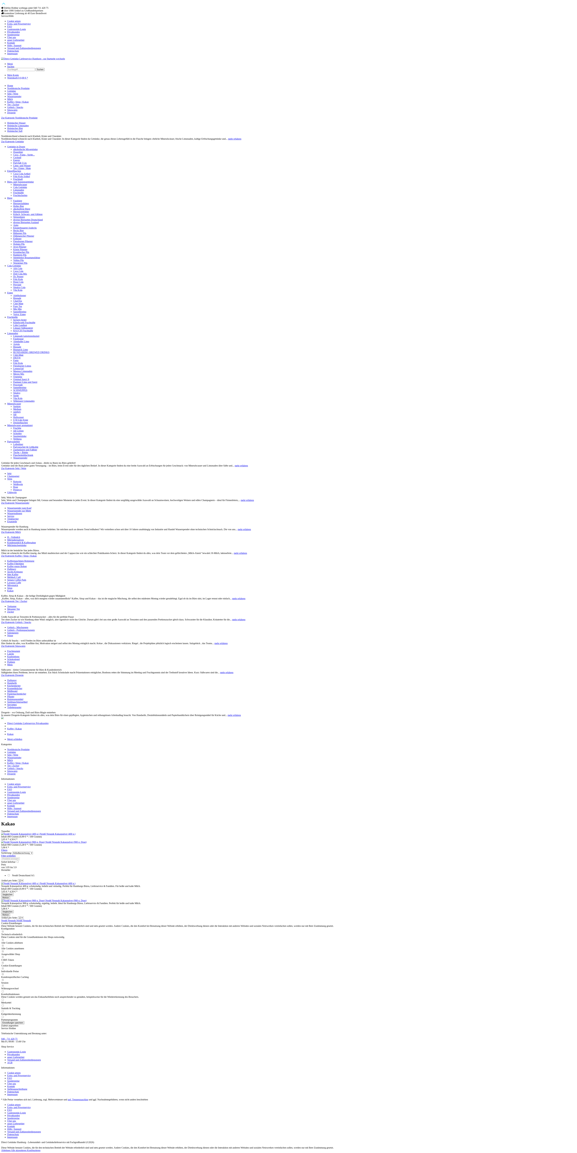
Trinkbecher (13, 519)
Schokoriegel (13, 659)
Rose (15, 487)
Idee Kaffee (12, 574)
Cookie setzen (14, 21)
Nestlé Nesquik (8, 920)
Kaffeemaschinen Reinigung (20, 561)
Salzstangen (12, 633)
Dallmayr (11, 569)
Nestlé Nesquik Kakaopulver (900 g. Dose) (66, 842)
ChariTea (17, 301)
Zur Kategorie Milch (11, 532)
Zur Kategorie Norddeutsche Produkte (19, 118)
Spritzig (17, 406)
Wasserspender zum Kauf (19, 508)
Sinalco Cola (19, 287)
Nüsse (10, 635)
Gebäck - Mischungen (17, 627)
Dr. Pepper (18, 276)
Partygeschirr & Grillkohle (25, 447)
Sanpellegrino (19, 311)
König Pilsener (20, 249)
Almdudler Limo (21, 341)
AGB (9, 1062)
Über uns (11, 37)
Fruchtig (17, 428)
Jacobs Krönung (15, 571)
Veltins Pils (18, 260)
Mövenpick (12, 585)
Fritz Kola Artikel (21, 176)
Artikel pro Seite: (9, 880)
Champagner (13, 476)
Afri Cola (17, 268)
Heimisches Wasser (16, 123)
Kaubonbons (13, 656)
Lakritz (10, 654)
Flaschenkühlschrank (23, 455)
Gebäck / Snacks (15, 768)
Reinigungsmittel (15, 699)
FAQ (9, 26)
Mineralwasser (20, 184)
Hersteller (5, 870)
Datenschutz (13, 51)
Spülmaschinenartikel (17, 702)
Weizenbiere (19, 217)
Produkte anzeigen (10, 859)
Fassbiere (17, 200)
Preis (3, 864)
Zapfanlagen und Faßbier (25, 449)
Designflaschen (20, 422)
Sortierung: (6, 853)
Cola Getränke (20, 187)
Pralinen (11, 662)
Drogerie (11, 774)
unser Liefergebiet (15, 40)
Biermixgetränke (21, 211)
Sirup (9, 588)
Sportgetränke (19, 436)
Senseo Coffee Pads (16, 580)
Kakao (10, 590)
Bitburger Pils (19, 233)
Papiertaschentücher (16, 694)
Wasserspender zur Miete (19, 510)
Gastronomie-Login (16, 29)
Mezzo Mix (18, 374)
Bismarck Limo (20, 349)
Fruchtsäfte (18, 192)
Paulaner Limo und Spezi (25, 382)
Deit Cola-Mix (20, 274)
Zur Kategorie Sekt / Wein (13, 468)
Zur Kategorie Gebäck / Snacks (16, 622)
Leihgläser (18, 444)
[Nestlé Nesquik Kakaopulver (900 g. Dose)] (23, 842)
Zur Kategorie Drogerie (12, 675)
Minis (10, 664)
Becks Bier (18, 230)
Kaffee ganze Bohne (17, 566)
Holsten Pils (19, 244)
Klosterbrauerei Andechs (25, 228)
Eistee (10, 292)
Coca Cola (18, 271)
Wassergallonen (14, 513)
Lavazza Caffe (14, 582)
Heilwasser (18, 417)
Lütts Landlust (20, 325)
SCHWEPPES (20, 390)
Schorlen (17, 433)
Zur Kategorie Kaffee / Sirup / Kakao (19, 556)
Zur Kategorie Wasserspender (15, 503)
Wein (9, 479)
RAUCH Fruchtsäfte (23, 330)
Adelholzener (19, 295)
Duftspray (12, 680)
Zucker (10, 611)
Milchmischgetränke (16, 545)
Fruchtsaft (18, 179)
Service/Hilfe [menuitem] (21, 35)
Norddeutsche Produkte (18, 749)
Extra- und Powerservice (19, 24)
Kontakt (11, 42)
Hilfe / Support (14, 45)
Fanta (15, 360)
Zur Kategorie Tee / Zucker (14, 601)
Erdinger (17, 238)
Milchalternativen (15, 540)
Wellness (17, 439)
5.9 (15, 867)
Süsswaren (12, 771)
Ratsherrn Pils (19, 255)
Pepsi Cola (18, 282)
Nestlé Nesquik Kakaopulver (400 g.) (57, 834)
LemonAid (18, 368)
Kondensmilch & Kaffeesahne (21, 542)
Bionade (17, 298)
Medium (17, 409)
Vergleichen (7, 894)
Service (10, 516)
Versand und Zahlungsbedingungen (24, 48)
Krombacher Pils (21, 252)
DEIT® (17, 357)
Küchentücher (14, 685)
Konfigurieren (33, 1150)
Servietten (12, 704)
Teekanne (11, 606)
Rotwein (17, 481)
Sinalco (16, 393)
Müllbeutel (12, 691)
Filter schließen (8, 855)
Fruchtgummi (13, 651)
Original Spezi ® (21, 379)
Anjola (16, 344)
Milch (10, 760)
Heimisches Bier (15, 128)
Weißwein (18, 484)
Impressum (12, 53)
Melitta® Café (14, 577)
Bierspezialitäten (21, 203)
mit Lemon (18, 430)
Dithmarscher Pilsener (23, 236)
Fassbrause (18, 338)
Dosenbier (18, 152)
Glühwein (12, 492)
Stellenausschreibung (17, 1089)
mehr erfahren (234, 139)
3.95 (7, 867)
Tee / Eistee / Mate (22, 168)
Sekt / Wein (12, 755)
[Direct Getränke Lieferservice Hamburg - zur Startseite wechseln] (33, 58)
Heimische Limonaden (18, 125)
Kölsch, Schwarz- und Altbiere (28, 214)
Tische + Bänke (20, 452)
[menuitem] (291, 21)
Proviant (17, 284)
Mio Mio (17, 309)
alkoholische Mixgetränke (25, 149)
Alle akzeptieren (19, 1150)
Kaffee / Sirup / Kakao (18, 763)
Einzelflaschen (14, 171)
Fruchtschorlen (20, 195)
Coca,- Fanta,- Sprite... (24, 154)
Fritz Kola (18, 279)
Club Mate (18, 303)
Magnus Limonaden (22, 371)
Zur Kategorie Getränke (12, 141)
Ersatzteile (12, 521)
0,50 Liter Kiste (20, 420)
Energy (16, 160)
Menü (10, 64)
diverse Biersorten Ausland (26, 222)
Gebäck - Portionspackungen (21, 630)
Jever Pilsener (19, 246)
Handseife (12, 683)
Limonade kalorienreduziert (26, 336)
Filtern (4, 850)
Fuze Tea (17, 306)
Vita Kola (17, 290)
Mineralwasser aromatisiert (20, 425)
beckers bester (20, 320)
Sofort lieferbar (8, 862)
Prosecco (17, 489)
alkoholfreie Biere (21, 209)
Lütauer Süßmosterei (23, 328)
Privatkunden (13, 32)
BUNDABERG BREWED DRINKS (31, 352)
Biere (9, 198)
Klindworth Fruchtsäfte (24, 322)
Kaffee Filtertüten (15, 563)
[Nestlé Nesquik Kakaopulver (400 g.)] (20, 834)
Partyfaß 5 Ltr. (20, 163)
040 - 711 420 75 (9, 1039)
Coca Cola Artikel (21, 173)
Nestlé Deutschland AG (23, 875)
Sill (14, 414)
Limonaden (18, 190)
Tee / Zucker (13, 765)
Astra (15, 225)
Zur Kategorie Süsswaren (13, 646)
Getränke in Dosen (16, 146)
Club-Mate (18, 355)
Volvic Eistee (19, 314)
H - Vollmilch (13, 537)
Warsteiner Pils (20, 263)
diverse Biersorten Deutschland (28, 219)
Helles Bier (18, 206)
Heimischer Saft (14, 131)
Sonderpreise (13, 34)
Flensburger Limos (22, 366)
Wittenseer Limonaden (24, 401)
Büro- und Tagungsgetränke (20, 182)
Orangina (17, 376)
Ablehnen (6, 1150)
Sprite (16, 395)
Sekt (9, 473)
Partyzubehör (13, 441)
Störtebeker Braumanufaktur (26, 257)
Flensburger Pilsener (23, 241)
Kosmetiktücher (14, 688)
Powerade (18, 384)
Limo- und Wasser (22, 165)
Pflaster (10, 696)
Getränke (11, 752)
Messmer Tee (13, 609)
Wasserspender (20, 458)
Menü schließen (14, 739)
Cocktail (17, 157)
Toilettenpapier (14, 707)
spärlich (17, 412)
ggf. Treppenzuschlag (78, 1099)
